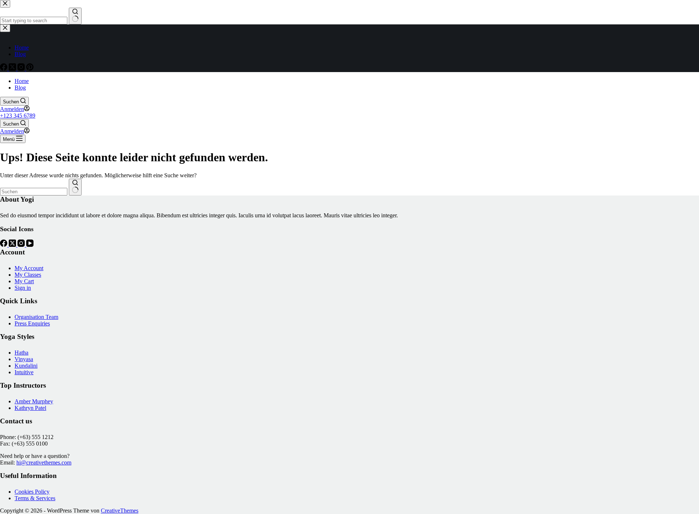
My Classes (28, 275)
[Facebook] (4, 245)
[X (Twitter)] (13, 245)
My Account (29, 268)
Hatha (21, 352)
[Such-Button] (75, 187)
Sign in (23, 288)
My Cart (24, 281)
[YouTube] (29, 245)
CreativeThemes (119, 510)
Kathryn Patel (30, 408)
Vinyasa (24, 359)
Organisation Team (36, 317)
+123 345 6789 (17, 115)
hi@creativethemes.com (43, 462)
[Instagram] (21, 245)
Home (22, 81)
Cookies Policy (32, 492)
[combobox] (33, 191)
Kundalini (26, 366)
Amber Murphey (34, 401)
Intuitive (24, 372)
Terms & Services (35, 498)
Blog (20, 87)
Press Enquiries (32, 323)
